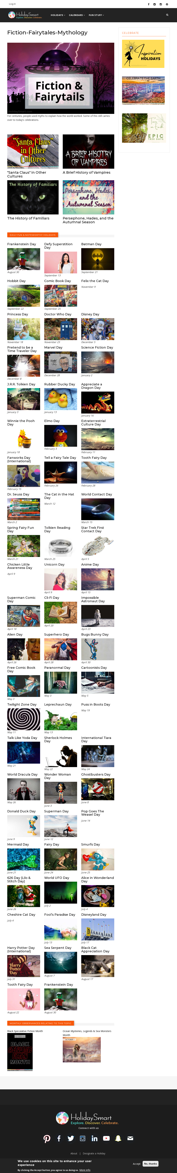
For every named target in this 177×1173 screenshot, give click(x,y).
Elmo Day (52, 421)
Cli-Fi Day (51, 598)
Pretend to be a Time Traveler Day (22, 349)
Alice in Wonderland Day (97, 879)
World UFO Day (56, 878)
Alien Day (14, 634)
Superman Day (56, 811)
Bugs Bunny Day (95, 634)
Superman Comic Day (21, 599)
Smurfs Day (90, 844)
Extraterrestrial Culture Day (93, 422)
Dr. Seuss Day (18, 494)
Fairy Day (51, 844)
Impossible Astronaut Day (93, 599)
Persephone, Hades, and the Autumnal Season (88, 220)
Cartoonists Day (94, 668)
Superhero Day (56, 634)
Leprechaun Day (58, 704)
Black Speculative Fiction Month (25, 1031)
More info (84, 1170)
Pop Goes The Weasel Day (92, 813)
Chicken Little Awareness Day (19, 566)
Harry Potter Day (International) (21, 949)
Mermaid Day (18, 844)
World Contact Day (96, 494)
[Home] (30, 14)
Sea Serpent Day (57, 948)
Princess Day (17, 314)
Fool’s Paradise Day (59, 915)
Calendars (76, 15)
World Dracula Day (22, 774)
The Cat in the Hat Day (59, 496)
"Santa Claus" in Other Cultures (26, 174)
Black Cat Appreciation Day (95, 949)
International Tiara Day (96, 739)
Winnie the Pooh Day (21, 422)
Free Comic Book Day (21, 669)
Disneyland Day (93, 915)
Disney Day (90, 314)
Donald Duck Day (21, 811)
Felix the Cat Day (95, 281)
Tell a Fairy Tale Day (60, 458)
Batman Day (91, 244)
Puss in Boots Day (95, 704)
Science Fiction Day (97, 347)
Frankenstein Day (21, 244)
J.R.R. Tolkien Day (21, 384)
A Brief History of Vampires (86, 172)
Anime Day (90, 564)
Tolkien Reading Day (57, 529)
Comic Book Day (57, 281)
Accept (137, 1163)
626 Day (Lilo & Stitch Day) (18, 879)
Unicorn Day (54, 564)
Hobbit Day (16, 281)
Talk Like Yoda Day (22, 738)
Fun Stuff (96, 15)
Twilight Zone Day (21, 704)
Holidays (57, 15)
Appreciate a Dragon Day (91, 386)
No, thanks (150, 1163)
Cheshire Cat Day (21, 915)
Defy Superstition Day (58, 246)
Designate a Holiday (94, 1153)
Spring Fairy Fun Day (20, 529)
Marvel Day (53, 347)
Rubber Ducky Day (59, 384)
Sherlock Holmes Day (58, 739)
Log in (12, 3)
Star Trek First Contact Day (92, 529)
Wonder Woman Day (57, 776)
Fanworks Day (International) (19, 459)
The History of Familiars (28, 218)
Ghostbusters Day (95, 774)
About (74, 1153)
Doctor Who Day (57, 314)
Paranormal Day (57, 668)
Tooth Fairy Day (94, 458)
